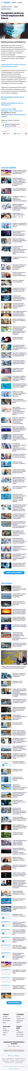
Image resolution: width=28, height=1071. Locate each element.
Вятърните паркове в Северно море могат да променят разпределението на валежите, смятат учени (19, 851)
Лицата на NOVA (20, 1018)
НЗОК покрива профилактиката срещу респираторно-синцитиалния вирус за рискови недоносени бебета (19, 411)
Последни (5, 1016)
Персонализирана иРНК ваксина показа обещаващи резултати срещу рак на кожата (18, 233)
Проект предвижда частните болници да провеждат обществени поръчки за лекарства (19, 540)
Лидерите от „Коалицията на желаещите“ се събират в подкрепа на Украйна (19, 787)
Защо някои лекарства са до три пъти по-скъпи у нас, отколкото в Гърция (19, 456)
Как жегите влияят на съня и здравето (19, 258)
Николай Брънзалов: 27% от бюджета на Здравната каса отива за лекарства (19, 548)
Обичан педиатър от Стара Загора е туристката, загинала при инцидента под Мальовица (18, 956)
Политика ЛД (12, 1061)
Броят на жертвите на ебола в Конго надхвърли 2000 (19, 321)
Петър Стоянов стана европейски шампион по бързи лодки (18, 603)
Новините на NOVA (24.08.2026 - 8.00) (17, 723)
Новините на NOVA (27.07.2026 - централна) (18, 462)
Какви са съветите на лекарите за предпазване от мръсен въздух (19, 240)
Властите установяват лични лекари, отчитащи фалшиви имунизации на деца (19, 932)
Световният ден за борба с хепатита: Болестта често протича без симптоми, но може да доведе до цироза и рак (19, 507)
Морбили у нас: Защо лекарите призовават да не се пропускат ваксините (19, 394)
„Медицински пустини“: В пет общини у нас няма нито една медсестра (19, 290)
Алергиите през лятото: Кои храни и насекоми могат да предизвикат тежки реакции (19, 516)
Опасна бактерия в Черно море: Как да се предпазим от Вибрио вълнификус (19, 385)
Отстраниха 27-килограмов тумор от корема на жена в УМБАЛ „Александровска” (19, 298)
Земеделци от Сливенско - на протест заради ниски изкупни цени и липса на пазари (19, 756)
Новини (13, 2)
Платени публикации (18, 1062)
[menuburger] (2, 2)
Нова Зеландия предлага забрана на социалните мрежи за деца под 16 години (18, 709)
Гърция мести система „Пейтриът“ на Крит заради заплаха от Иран (18, 987)
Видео (4, 1022)
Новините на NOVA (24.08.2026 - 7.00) (17, 770)
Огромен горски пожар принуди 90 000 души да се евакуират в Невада (18, 619)
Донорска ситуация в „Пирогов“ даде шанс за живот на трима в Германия (18, 306)
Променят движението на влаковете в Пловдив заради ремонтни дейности (19, 794)
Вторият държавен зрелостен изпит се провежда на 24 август (18, 893)
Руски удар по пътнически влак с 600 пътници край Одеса (19, 971)
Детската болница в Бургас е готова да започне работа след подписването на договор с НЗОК (19, 437)
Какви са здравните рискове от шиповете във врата (19, 401)
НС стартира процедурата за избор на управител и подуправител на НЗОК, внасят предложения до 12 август (19, 447)
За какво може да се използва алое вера (17, 833)
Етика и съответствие (9, 1062)
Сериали (5, 1032)
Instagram (5, 110)
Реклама (3, 1058)
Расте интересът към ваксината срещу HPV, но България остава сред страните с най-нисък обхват (19, 480)
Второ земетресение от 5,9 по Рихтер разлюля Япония (19, 979)
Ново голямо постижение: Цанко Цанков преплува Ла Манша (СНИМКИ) (19, 645)
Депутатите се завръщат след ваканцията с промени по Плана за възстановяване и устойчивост (19, 811)
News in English (19, 1036)
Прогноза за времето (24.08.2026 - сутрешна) (18, 762)
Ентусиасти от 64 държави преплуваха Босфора (18, 779)
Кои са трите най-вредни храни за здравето (19, 487)
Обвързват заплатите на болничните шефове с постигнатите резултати (19, 267)
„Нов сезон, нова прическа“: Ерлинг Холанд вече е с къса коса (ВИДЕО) (19, 947)
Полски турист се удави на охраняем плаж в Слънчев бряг (19, 595)
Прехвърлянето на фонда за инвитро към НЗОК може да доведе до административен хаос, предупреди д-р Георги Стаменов (19, 330)
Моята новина (6, 1020)
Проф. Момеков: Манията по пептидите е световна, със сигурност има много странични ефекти (19, 557)
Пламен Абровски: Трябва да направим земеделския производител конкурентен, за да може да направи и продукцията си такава (19, 692)
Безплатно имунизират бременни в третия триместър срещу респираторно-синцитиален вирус (18, 420)
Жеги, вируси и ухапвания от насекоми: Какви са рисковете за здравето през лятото (19, 378)
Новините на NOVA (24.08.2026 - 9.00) (17, 682)
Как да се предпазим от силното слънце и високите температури (19, 274)
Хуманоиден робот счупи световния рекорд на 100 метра (19, 908)
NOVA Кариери (20, 1034)
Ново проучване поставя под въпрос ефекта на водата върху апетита (19, 565)
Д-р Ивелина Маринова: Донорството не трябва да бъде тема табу (19, 471)
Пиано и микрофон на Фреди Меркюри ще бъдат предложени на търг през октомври (19, 827)
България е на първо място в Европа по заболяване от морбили (19, 225)
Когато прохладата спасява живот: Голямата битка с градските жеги (19, 819)
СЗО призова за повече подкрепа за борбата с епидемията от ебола (18, 362)
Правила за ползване (20, 1061)
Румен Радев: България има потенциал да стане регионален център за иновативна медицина (19, 313)
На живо (19, 2)
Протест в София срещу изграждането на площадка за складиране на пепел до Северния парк (19, 924)
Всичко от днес (7, 1018)
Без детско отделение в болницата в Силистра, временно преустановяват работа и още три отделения (19, 524)
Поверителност (6, 1061)
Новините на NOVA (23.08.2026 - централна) (19, 915)
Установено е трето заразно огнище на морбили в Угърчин (18, 370)
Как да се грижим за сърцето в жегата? (17, 338)
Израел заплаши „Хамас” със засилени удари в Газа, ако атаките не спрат (19, 874)
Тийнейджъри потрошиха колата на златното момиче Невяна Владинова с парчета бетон (19, 740)
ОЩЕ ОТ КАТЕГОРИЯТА (14, 572)
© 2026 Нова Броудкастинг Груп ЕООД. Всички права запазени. (14, 1066)
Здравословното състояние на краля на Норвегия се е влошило (18, 859)
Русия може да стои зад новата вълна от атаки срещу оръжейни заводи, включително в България (19, 611)
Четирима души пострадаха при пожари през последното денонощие (19, 717)
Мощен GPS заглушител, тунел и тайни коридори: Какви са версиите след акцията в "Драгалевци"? (19, 732)
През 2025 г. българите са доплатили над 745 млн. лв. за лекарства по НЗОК (19, 354)
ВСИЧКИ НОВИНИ (14, 1002)
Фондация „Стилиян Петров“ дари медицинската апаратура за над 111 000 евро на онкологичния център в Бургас (19, 250)
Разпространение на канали (20, 1058)
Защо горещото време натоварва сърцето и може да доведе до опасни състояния (19, 347)
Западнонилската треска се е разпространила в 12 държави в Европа (19, 172)
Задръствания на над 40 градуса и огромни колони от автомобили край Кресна (19, 940)
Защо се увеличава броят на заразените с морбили (19, 189)
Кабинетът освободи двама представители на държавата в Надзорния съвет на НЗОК (19, 429)
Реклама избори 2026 (10, 1058)
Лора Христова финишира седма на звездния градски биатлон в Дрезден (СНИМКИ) (19, 842)
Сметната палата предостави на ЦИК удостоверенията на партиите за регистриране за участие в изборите (19, 636)
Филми (4, 1034)
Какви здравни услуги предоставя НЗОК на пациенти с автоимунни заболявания (18, 533)
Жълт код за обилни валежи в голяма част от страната (19, 802)
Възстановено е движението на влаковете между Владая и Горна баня (19, 588)
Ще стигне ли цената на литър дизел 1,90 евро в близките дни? (18, 675)
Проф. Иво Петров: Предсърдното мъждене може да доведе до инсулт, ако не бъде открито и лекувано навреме (19, 498)
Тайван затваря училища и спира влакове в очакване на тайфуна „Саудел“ (19, 701)
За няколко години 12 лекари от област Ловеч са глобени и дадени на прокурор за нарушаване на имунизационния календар (19, 182)
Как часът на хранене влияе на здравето (18, 281)
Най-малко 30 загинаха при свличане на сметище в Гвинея (19, 867)
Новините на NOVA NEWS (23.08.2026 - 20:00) (18, 899)
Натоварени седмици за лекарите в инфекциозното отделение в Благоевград (19, 198)
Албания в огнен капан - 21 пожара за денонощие (19, 994)
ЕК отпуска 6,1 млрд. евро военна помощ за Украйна (19, 625)
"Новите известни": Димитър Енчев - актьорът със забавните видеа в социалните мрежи (13, 667)
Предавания (6, 1030)
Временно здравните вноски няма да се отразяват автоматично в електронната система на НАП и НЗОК (19, 207)
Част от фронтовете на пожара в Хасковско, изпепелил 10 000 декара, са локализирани (19, 748)
